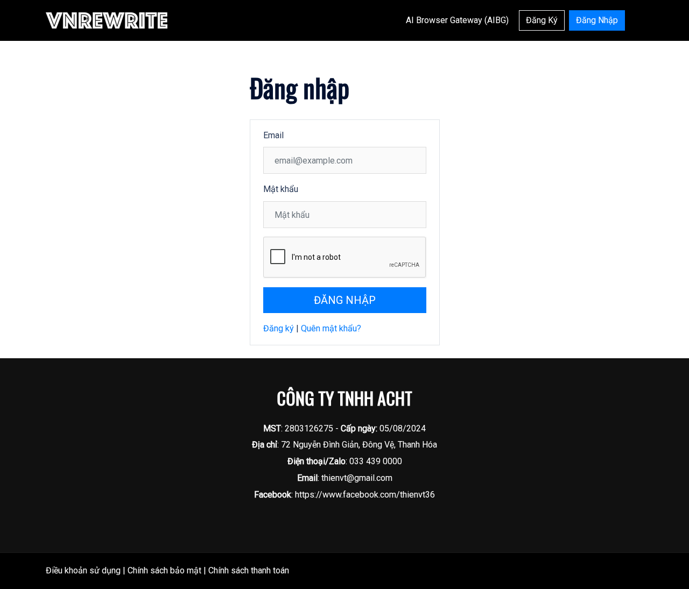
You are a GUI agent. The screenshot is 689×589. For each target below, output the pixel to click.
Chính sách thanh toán (248, 570)
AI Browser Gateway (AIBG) (457, 20)
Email (273, 135)
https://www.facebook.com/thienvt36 (365, 494)
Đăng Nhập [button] (597, 20)
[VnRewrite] (106, 20)
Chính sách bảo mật (164, 570)
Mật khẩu (280, 189)
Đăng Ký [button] (542, 20)
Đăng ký (278, 328)
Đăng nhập (345, 300)
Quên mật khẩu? (331, 328)
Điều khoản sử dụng (83, 570)
